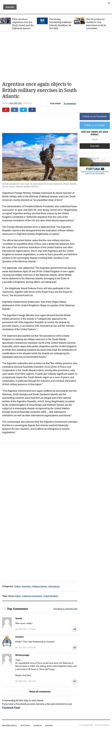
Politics (17, 586)
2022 (20, 103)
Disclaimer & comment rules (65, 609)
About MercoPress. (9, 725)
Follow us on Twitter (94, 125)
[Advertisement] (57, 56)
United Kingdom (50, 596)
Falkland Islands (39, 586)
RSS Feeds (25, 725)
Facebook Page (11, 707)
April (11, 103)
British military (14, 596)
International (54, 586)
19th (15, 103)
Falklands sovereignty (32, 596)
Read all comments (39, 691)
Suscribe (94, 146)
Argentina (26, 586)
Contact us (37, 725)
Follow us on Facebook (95, 116)
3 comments (70, 103)
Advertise (49, 725)
